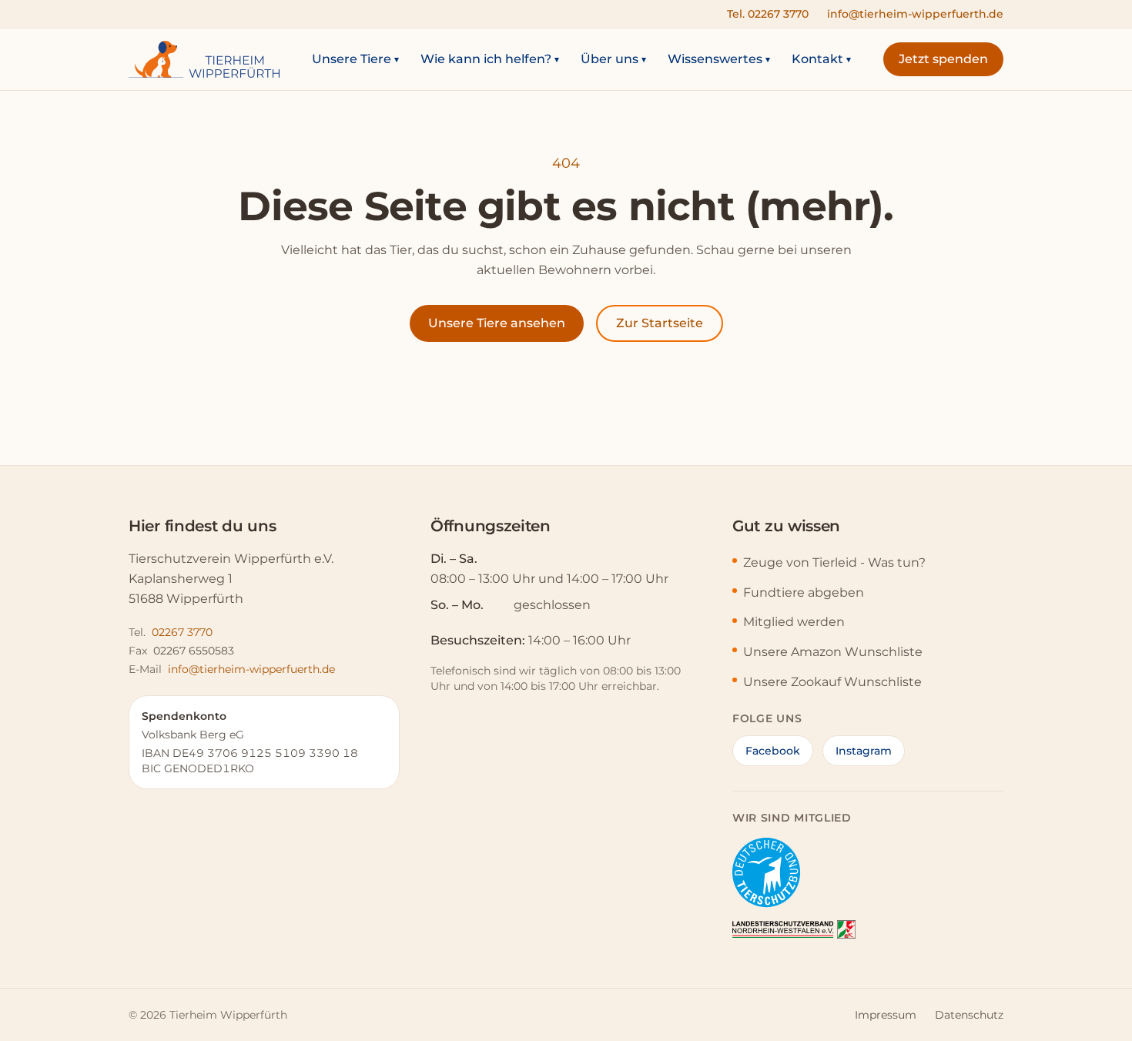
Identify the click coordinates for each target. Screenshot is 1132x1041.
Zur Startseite (659, 323)
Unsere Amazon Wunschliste (833, 651)
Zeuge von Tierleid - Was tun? (834, 562)
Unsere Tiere (355, 59)
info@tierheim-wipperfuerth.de (915, 14)
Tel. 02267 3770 (768, 14)
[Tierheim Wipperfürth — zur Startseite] (204, 59)
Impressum (885, 1015)
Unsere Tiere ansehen (496, 323)
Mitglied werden (794, 621)
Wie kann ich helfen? (489, 59)
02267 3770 (182, 632)
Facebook (772, 751)
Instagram (864, 751)
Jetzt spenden (943, 59)
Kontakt (821, 59)
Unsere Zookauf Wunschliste (832, 681)
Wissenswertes (719, 59)
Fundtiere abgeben (803, 592)
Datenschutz (969, 1015)
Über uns (613, 59)
